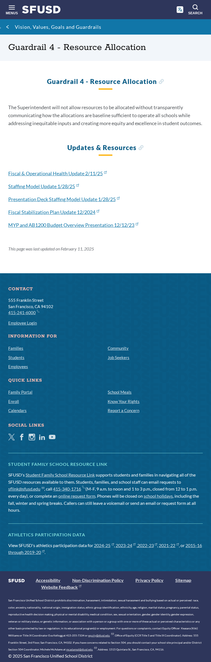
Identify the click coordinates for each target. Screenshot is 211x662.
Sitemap (183, 580)
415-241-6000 (22, 312)
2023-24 (124, 545)
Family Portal (20, 392)
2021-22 (167, 545)
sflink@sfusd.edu (24, 488)
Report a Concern (123, 410)
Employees (18, 366)
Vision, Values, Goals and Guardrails (58, 27)
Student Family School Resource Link (60, 474)
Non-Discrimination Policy (98, 580)
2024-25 (102, 545)
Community (118, 348)
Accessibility (48, 580)
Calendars (17, 410)
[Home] (41, 10)
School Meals (120, 392)
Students (16, 357)
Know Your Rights (124, 401)
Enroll (13, 401)
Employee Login (22, 322)
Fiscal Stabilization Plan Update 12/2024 (51, 212)
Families (15, 348)
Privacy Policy (149, 580)
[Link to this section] (161, 82)
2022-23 (145, 545)
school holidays (158, 495)
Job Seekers (118, 357)
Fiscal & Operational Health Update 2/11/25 (55, 173)
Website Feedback (59, 587)
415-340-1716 (67, 488)
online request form (76, 495)
